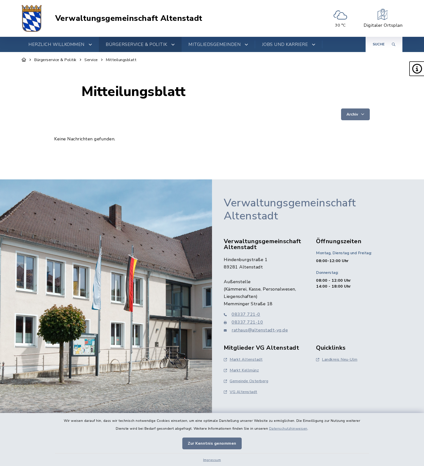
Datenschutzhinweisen (288, 428)
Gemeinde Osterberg (249, 381)
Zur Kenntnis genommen (212, 443)
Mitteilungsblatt (121, 60)
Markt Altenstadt (246, 359)
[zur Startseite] (32, 18)
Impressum (212, 460)
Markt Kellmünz (244, 370)
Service (91, 60)
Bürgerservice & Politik (55, 60)
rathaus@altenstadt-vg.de (260, 330)
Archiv (352, 114)
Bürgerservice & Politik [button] (136, 44)
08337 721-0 (246, 314)
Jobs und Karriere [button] (285, 44)
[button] (416, 68)
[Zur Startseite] (24, 60)
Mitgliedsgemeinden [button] (214, 44)
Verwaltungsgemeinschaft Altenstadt (128, 18)
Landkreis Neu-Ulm (340, 359)
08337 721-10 (247, 322)
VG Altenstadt (243, 392)
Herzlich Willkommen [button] (56, 44)
